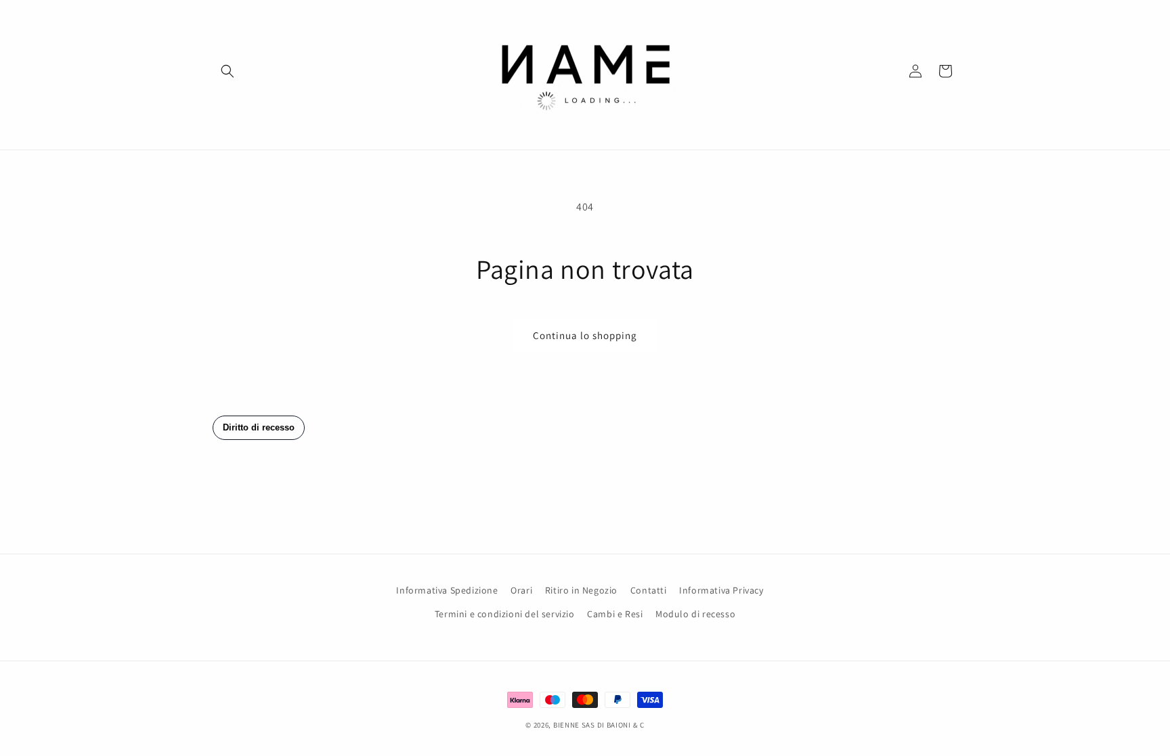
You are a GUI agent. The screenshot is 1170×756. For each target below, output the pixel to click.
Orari (521, 590)
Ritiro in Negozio (581, 590)
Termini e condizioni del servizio (505, 614)
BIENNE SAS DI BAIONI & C (599, 725)
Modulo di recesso (695, 614)
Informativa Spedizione (447, 590)
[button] (227, 71)
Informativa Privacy (721, 590)
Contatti (648, 590)
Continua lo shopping (585, 335)
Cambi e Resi (615, 614)
